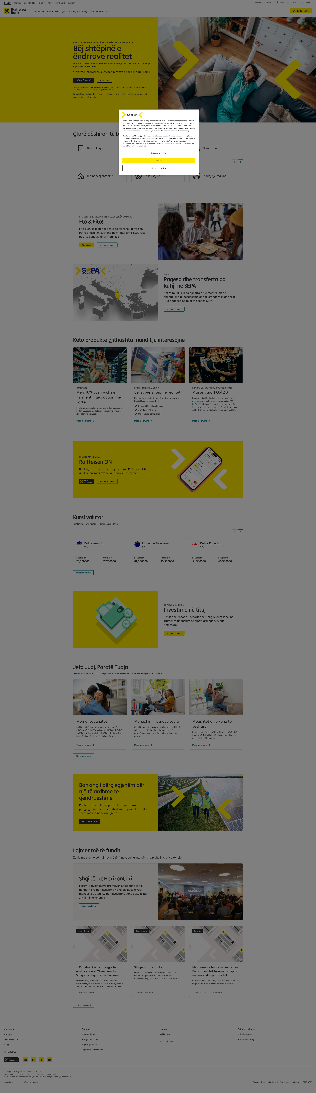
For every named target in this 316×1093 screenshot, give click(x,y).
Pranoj (159, 160)
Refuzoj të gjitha (159, 168)
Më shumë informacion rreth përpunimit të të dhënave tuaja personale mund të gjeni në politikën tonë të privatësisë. (158, 144)
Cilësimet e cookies (159, 153)
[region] (159, 142)
